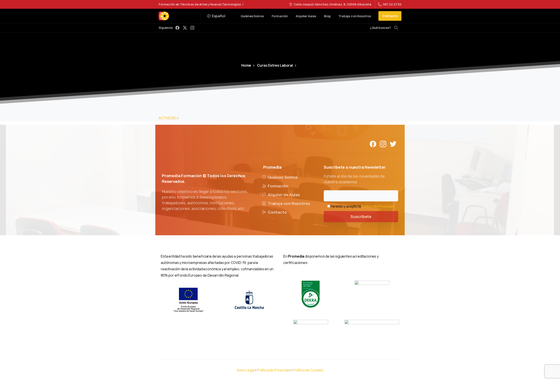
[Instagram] (192, 28)
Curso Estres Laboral (275, 65)
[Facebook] (177, 28)
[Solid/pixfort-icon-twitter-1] (393, 143)
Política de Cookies (308, 370)
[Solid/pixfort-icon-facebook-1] (373, 143)
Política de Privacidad (377, 206)
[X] (185, 28)
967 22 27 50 (392, 4)
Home (246, 65)
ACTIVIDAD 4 (169, 118)
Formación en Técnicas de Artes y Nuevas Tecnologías (200, 4)
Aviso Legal (245, 370)
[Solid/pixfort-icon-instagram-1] (383, 143)
